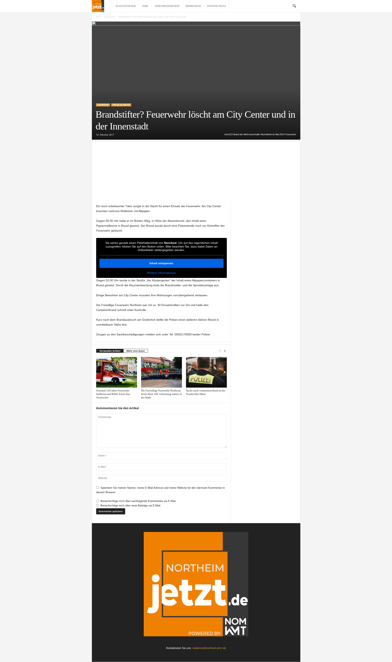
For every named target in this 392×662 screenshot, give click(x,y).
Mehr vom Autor (135, 350)
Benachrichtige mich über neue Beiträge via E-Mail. (130, 505)
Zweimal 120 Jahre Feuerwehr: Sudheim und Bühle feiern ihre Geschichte (113, 394)
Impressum (193, 6)
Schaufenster (126, 6)
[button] (294, 6)
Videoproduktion (167, 6)
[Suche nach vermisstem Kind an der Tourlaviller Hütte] (206, 372)
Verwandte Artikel (109, 350)
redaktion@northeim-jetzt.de (209, 648)
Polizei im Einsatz (121, 105)
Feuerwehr (110, 16)
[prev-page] (220, 351)
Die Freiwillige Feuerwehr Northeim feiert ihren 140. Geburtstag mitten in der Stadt (161, 394)
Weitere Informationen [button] (161, 272)
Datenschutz (216, 6)
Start (98, 16)
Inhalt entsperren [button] (161, 263)
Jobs (145, 6)
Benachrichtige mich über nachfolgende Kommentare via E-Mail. (138, 501)
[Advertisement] (196, 170)
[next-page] (225, 351)
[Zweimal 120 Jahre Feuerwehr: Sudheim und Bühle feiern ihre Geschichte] (116, 372)
